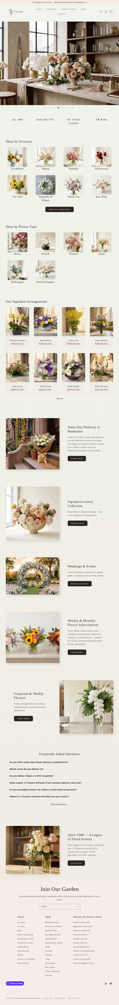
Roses (47, 947)
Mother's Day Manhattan (84, 951)
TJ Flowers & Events (19, 998)
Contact (21, 926)
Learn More (23, 718)
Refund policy (60, 998)
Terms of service (73, 998)
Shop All (48, 975)
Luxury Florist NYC (80, 955)
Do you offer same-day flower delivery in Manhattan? (39, 762)
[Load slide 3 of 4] (58, 107)
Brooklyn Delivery (80, 939)
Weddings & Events (25, 939)
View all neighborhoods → (84, 963)
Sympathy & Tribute (54, 943)
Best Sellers (50, 967)
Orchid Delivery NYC (82, 947)
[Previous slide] (45, 107)
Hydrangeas (50, 963)
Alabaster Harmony (17, 341)
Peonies (48, 955)
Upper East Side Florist (82, 926)
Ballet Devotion (101, 386)
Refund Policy (23, 963)
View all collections (59, 209)
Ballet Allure (17, 386)
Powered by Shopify (34, 998)
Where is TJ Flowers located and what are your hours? (39, 796)
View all (59, 398)
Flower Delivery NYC (81, 922)
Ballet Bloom (45, 386)
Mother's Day (51, 930)
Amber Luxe (73, 341)
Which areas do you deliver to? (26, 769)
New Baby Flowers (53, 935)
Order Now (77, 458)
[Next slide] (67, 107)
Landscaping (22, 947)
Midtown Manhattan (82, 930)
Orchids (48, 951)
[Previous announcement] (6, 2)
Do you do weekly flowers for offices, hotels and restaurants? (43, 789)
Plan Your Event (79, 583)
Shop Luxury (77, 523)
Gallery (20, 955)
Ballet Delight (73, 386)
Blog (19, 930)
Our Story (76, 863)
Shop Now (59, 92)
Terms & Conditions (26, 959)
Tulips (47, 959)
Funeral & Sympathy (82, 959)
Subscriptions (23, 951)
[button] (39, 9)
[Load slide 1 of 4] (51, 107)
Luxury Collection (52, 971)
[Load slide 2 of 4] (55, 107)
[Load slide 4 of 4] (62, 107)
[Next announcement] (112, 2)
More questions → (59, 804)
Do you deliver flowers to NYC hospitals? (32, 776)
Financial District (80, 935)
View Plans (77, 652)
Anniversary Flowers (53, 926)
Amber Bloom (45, 341)
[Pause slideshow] (73, 107)
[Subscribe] (77, 906)
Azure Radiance (101, 341)
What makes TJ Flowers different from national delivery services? (46, 782)
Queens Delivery (80, 943)
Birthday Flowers (52, 922)
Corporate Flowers (25, 943)
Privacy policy (48, 998)
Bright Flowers (51, 939)
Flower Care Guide (25, 935)
